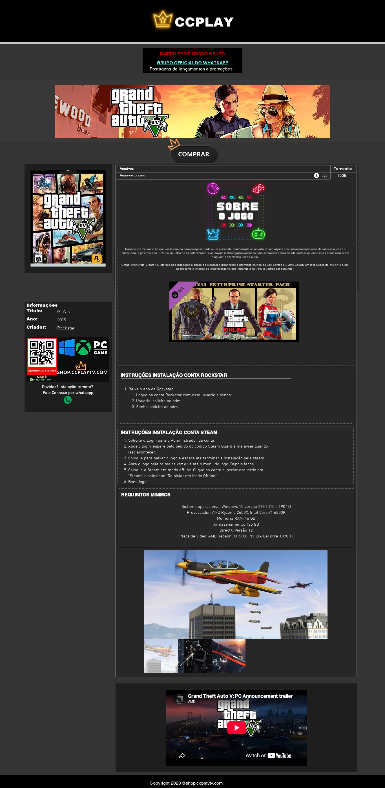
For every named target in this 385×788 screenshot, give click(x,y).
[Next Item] (318, 594)
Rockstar (165, 389)
